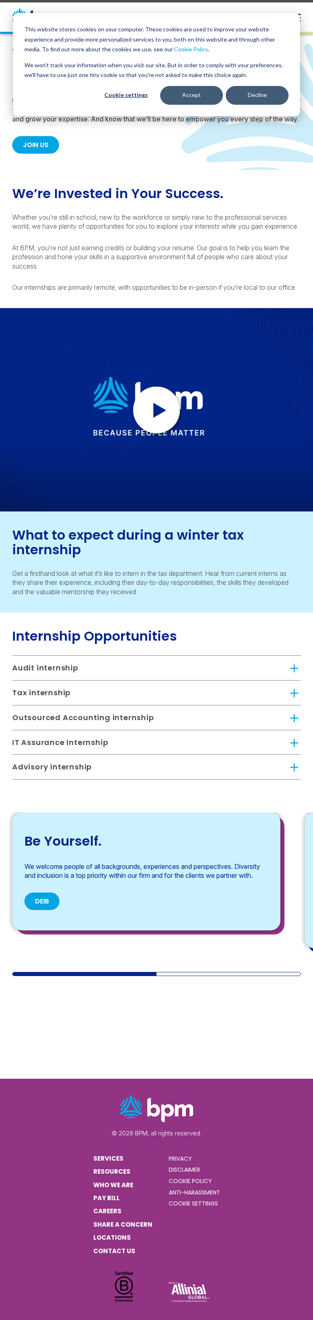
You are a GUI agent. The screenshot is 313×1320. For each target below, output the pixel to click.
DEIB (42, 901)
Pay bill (106, 1198)
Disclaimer (184, 1170)
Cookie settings (126, 94)
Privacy (180, 1159)
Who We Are (113, 1185)
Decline (257, 94)
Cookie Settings (193, 1203)
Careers (107, 1211)
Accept (191, 94)
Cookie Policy (191, 49)
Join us (35, 145)
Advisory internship (52, 767)
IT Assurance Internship (60, 742)
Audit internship (45, 668)
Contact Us (114, 1251)
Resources (111, 1171)
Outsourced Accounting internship (83, 717)
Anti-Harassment (194, 1192)
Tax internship (41, 693)
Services (108, 1158)
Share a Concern (122, 1224)
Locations (112, 1237)
